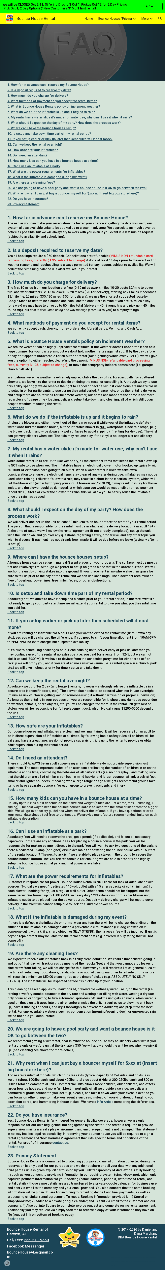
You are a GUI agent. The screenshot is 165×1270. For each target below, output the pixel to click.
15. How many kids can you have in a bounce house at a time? (52, 161)
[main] (82, 717)
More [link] (145, 19)
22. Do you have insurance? (27, 199)
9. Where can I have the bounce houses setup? (41, 128)
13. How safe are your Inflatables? (32, 150)
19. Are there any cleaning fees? (31, 182)
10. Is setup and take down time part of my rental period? (49, 134)
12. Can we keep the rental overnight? (35, 144)
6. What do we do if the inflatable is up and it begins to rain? (51, 112)
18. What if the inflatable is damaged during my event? (47, 177)
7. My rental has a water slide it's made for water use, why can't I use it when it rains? (69, 117)
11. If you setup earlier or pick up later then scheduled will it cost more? (59, 139)
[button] (160, 18)
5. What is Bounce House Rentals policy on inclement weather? (53, 106)
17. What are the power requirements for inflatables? (46, 172)
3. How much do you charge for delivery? (37, 96)
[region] (82, 6)
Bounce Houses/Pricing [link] (115, 19)
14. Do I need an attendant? (27, 155)
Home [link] (89, 19)
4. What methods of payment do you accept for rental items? (52, 101)
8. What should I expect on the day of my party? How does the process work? (64, 123)
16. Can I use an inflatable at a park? (33, 166)
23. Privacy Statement (23, 204)
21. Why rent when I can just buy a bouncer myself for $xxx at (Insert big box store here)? (73, 193)
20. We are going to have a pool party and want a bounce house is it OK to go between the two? (77, 188)
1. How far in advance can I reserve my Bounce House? (48, 85)
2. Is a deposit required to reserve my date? (39, 90)
